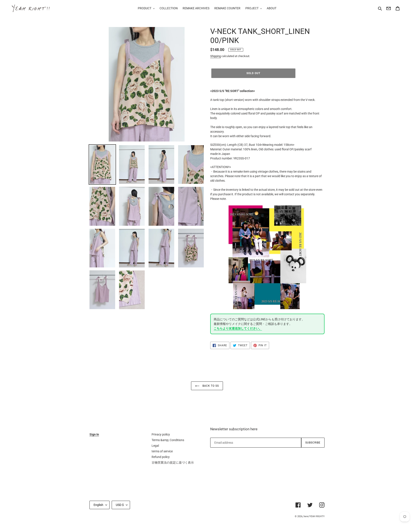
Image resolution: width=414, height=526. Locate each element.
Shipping (215, 56)
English (98, 505)
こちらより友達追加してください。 (238, 328)
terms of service (162, 451)
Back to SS (210, 385)
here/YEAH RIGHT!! (314, 516)
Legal (155, 445)
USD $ (120, 505)
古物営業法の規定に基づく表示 (173, 462)
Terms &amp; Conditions (168, 440)
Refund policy (161, 457)
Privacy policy (161, 434)
